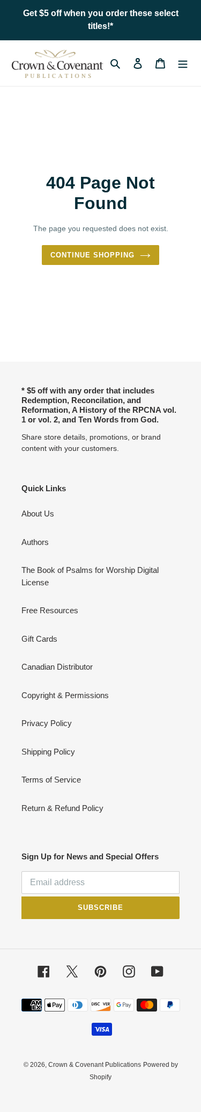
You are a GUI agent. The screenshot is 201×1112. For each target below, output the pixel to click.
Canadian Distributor (57, 666)
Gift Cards (39, 638)
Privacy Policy (46, 723)
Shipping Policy (48, 751)
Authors (35, 542)
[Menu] (183, 63)
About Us (37, 513)
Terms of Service (51, 779)
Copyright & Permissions (65, 695)
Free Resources (49, 610)
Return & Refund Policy (62, 808)
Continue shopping (92, 255)
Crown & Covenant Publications (94, 1064)
